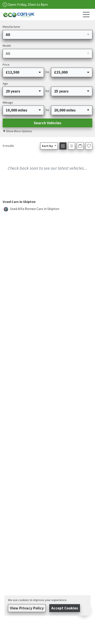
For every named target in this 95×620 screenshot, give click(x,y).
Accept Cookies (64, 608)
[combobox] (47, 34)
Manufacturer (11, 27)
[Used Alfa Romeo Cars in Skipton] (6, 208)
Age (5, 83)
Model (7, 46)
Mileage (8, 102)
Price (6, 65)
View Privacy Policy (27, 608)
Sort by (47, 146)
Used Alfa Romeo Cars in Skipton (34, 208)
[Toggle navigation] (86, 14)
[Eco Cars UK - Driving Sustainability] (19, 14)
